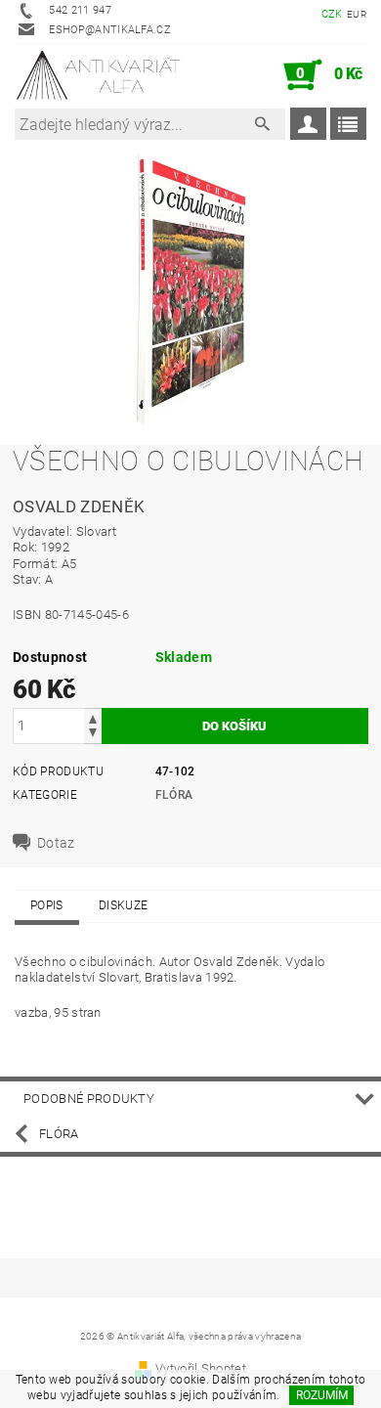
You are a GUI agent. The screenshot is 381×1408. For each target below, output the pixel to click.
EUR (356, 14)
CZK (332, 14)
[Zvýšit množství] (93, 717)
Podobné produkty (88, 1098)
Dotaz (56, 843)
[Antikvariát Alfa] (99, 75)
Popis (47, 905)
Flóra (174, 795)
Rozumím (322, 1395)
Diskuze (123, 905)
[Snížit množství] (93, 735)
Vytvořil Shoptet (200, 1368)
